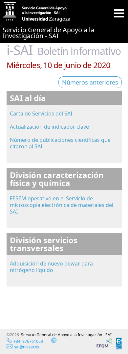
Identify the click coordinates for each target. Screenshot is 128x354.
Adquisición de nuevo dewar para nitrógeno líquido (51, 267)
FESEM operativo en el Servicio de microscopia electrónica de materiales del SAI (61, 205)
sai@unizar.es (26, 347)
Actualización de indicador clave (49, 126)
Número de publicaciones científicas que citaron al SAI (60, 143)
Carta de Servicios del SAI (41, 113)
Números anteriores (90, 82)
